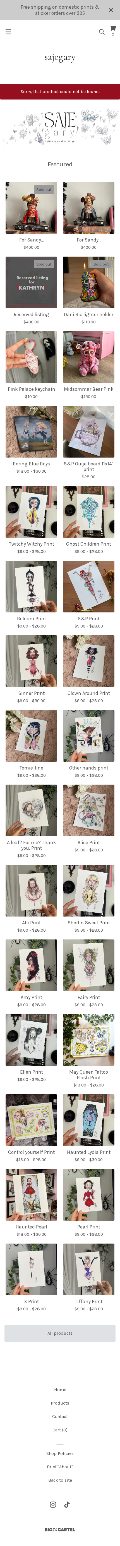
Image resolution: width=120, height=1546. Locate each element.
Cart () (60, 1430)
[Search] (102, 32)
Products (60, 1403)
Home (60, 1389)
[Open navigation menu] (8, 32)
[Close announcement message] (111, 10)
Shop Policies (60, 1453)
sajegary (60, 57)
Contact (60, 1416)
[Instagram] (53, 1504)
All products (60, 1333)
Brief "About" (60, 1466)
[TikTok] (67, 1504)
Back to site (60, 1480)
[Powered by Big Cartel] (60, 1530)
